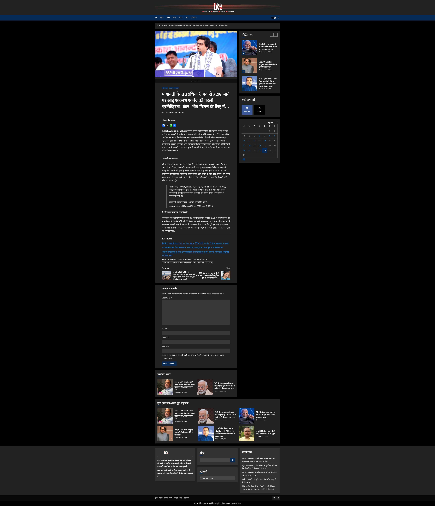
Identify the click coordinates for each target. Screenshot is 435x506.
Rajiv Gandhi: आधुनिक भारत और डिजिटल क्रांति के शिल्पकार (268, 55)
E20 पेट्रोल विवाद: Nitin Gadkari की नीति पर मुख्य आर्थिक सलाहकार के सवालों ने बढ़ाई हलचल (268, 73)
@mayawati (186, 186)
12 (254, 140)
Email (165, 337)
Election (165, 88)
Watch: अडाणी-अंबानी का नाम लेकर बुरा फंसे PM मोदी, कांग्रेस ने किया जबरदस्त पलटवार (195, 243)
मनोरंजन (193, 18)
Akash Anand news (184, 259)
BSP (194, 263)
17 (244, 145)
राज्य (174, 18)
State (176, 88)
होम (156, 18)
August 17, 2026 (263, 436)
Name (165, 328)
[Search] (278, 18)
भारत (162, 18)
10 (244, 140)
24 (244, 150)
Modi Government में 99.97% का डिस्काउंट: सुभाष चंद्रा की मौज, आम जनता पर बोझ (185, 386)
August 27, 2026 (181, 392)
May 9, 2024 (173, 113)
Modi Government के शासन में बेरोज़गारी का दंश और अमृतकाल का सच (265, 414)
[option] (259, 57)
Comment (167, 298)
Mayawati (201, 263)
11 (249, 140)
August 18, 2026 (265, 79)
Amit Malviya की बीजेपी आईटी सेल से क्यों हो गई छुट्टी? (266, 432)
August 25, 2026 (221, 391)
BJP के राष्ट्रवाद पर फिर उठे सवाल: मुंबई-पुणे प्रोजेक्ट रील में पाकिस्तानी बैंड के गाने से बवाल (224, 385)
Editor (165, 113)
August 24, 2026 (265, 42)
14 (265, 140)
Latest (171, 88)
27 (260, 150)
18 (249, 145)
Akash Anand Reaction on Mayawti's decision (177, 263)
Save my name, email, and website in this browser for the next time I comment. (194, 356)
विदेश (168, 18)
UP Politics (209, 263)
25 (249, 150)
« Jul (243, 159)
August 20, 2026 (265, 60)
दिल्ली (180, 18)
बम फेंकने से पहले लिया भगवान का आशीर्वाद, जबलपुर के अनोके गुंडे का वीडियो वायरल (192, 247)
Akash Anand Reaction (200, 259)
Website (165, 346)
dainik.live (236, 503)
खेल (187, 18)
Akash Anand (172, 259)
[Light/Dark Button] (273, 18)
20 (260, 145)
